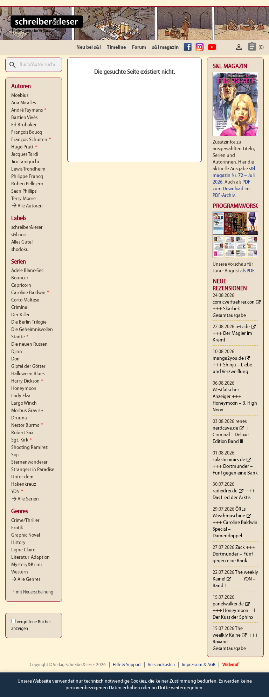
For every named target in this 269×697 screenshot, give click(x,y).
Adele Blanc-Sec (27, 270)
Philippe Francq (27, 176)
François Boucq (26, 132)
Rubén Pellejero (27, 184)
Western (19, 572)
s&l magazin (165, 47)
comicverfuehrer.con (234, 302)
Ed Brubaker (24, 125)
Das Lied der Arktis (231, 497)
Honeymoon (23, 388)
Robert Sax (22, 433)
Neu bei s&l (88, 47)
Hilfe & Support (127, 665)
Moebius (19, 95)
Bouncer (19, 278)
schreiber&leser (27, 227)
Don (15, 359)
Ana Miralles (23, 103)
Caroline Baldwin (30, 293)
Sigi (15, 455)
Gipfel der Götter (28, 366)
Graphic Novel (25, 535)
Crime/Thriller (25, 520)
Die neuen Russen (29, 344)
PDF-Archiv (224, 195)
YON (17, 491)
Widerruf (230, 665)
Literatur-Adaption (30, 557)
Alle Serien (25, 499)
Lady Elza (20, 396)
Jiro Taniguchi (25, 162)
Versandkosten (161, 665)
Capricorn (21, 285)
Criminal (19, 307)
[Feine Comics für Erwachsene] (47, 21)
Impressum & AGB (198, 665)
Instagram (201, 47)
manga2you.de (228, 358)
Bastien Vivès (24, 117)
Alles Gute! (22, 242)
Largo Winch (24, 403)
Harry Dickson (27, 381)
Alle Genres (25, 579)
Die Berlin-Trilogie (29, 322)
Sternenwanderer (29, 462)
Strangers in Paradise (32, 469)
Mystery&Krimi (26, 564)
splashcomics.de (229, 460)
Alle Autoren (27, 206)
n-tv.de (242, 327)
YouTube (213, 47)
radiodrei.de (225, 491)
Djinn (16, 351)
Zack (240, 547)
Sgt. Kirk (21, 440)
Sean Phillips (23, 191)
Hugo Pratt (24, 147)
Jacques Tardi (24, 154)
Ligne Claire (23, 550)
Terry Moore (23, 198)
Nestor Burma (27, 425)
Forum (139, 47)
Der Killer (20, 315)
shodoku (20, 249)
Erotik (17, 528)
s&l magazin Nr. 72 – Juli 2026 (234, 175)
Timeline (116, 47)
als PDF (247, 271)
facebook (189, 47)
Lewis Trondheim (28, 169)
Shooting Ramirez (29, 447)
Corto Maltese (25, 300)
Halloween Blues (27, 374)
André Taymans (28, 110)
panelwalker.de (228, 604)
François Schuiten (31, 139)
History (18, 542)
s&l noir (18, 235)
